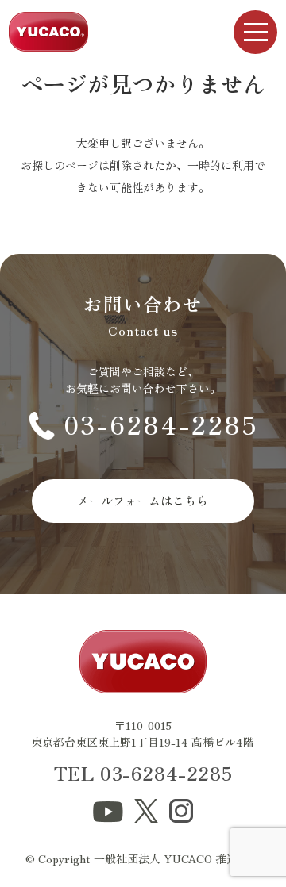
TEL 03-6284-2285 (143, 772)
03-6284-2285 (161, 423)
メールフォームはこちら (142, 500)
